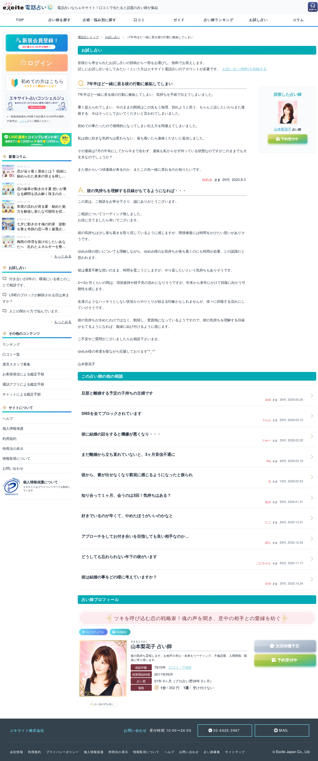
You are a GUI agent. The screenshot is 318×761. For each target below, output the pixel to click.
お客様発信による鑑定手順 (23, 373)
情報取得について (16, 458)
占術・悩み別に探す (99, 20)
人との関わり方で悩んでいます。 (34, 310)
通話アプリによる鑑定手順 (23, 384)
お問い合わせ (12, 468)
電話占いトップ (88, 37)
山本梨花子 (282, 129)
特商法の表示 (12, 448)
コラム (298, 20)
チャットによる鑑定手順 (21, 394)
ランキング (11, 344)
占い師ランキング (219, 20)
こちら (23, 121)
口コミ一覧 (11, 354)
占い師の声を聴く (104, 704)
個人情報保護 (12, 428)
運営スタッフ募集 (16, 364)
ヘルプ (7, 418)
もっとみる (63, 256)
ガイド (179, 20)
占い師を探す (59, 20)
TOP (20, 20)
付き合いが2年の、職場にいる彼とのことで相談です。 (36, 281)
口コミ (139, 20)
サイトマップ (235, 752)
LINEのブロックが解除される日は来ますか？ (35, 297)
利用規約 (9, 438)
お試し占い (258, 20)
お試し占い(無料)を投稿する (244, 68)
